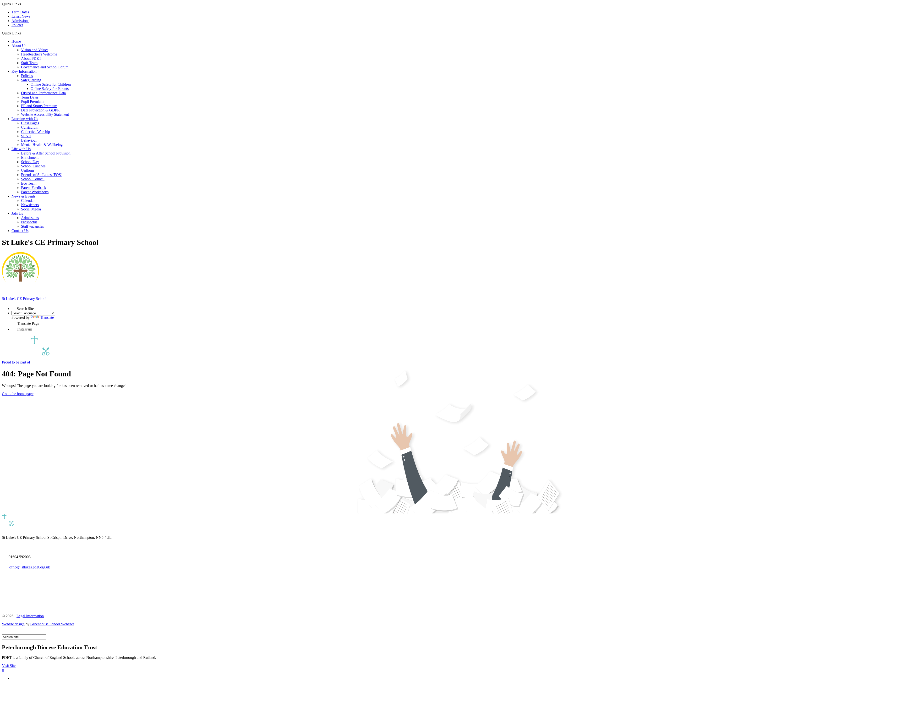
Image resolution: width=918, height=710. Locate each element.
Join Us (17, 213)
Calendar (28, 200)
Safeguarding (31, 80)
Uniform (27, 170)
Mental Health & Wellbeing (42, 145)
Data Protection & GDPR (40, 110)
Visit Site (9, 666)
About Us (18, 46)
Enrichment (29, 157)
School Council (32, 179)
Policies (17, 25)
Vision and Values (34, 50)
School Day (30, 162)
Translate (47, 317)
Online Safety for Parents (50, 89)
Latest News (20, 16)
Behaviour (29, 140)
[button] (22, 33)
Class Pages (30, 123)
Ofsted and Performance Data (43, 93)
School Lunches (33, 166)
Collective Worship (35, 132)
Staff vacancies (32, 226)
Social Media (31, 209)
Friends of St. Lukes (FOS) (41, 175)
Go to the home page (17, 394)
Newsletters (30, 205)
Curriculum (29, 127)
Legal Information (30, 616)
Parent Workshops (35, 192)
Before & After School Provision (46, 153)
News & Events (23, 196)
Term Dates (20, 12)
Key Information (24, 71)
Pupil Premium (32, 101)
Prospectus (29, 222)
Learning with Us (24, 119)
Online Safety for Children (51, 84)
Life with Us (21, 149)
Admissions (20, 21)
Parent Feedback (33, 188)
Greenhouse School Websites (52, 624)
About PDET (31, 58)
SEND (26, 136)
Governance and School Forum (44, 67)
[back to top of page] (4, 632)
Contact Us (19, 231)
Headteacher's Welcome (39, 54)
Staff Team (29, 63)
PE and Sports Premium (39, 106)
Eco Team (28, 183)
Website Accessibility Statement (45, 114)
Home (16, 41)
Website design (13, 624)
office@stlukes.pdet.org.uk (29, 567)
